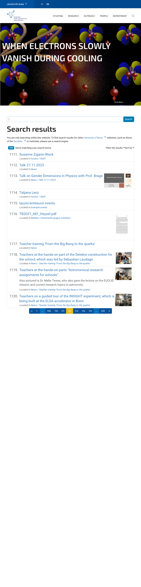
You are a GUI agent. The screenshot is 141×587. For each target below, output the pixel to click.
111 (62, 310)
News (34, 169)
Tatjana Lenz (29, 193)
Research (73, 16)
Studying (58, 16)
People (104, 16)
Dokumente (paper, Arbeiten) (55, 218)
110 (56, 310)
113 (76, 310)
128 (103, 310)
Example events (39, 207)
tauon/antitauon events (37, 203)
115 (90, 310)
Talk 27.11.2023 (31, 165)
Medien (34, 218)
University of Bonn (93, 137)
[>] (109, 311)
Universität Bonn (15, 4)
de (42, 4)
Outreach (89, 16)
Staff (42, 158)
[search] (132, 17)
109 (49, 310)
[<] (32, 311)
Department (120, 16)
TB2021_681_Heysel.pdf (37, 214)
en (48, 4)
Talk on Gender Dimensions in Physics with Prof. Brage (61, 176)
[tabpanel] (70, 64)
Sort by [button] (128, 147)
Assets (34, 158)
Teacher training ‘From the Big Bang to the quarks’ (57, 244)
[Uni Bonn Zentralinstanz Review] (17, 15)
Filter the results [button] (114, 147)
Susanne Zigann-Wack (36, 154)
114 (83, 310)
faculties (17, 141)
